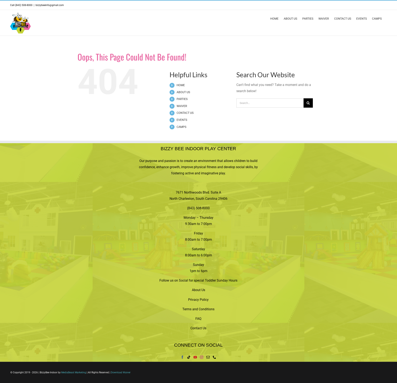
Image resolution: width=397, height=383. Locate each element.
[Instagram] (201, 357)
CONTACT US (185, 112)
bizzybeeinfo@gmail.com (50, 5)
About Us (198, 290)
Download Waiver (120, 372)
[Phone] (214, 357)
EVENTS (182, 119)
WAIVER (182, 106)
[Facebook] (182, 357)
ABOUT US (183, 92)
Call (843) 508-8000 (21, 5)
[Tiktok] (188, 357)
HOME (181, 85)
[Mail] (208, 357)
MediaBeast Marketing (73, 372)
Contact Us (198, 328)
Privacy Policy (198, 300)
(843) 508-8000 (198, 208)
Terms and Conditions (198, 309)
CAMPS (181, 126)
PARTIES (182, 99)
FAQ (198, 319)
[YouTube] (195, 357)
